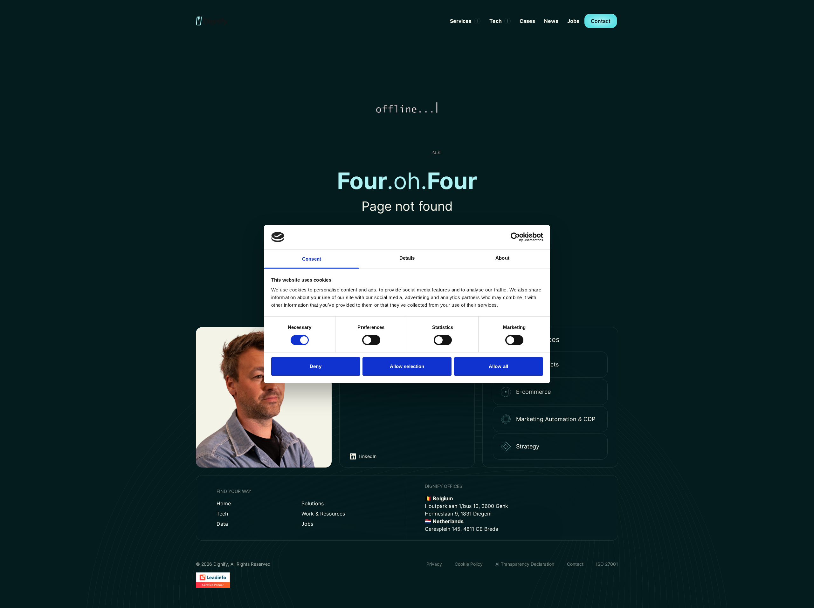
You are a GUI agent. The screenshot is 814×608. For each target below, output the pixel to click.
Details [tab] (407, 258)
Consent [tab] (311, 259)
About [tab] (502, 258)
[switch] (371, 340)
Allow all (498, 366)
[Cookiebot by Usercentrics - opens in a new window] (515, 237)
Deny (315, 366)
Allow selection (407, 366)
